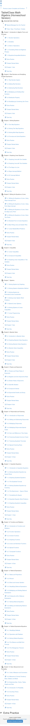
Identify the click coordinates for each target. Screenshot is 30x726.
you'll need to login (22, 719)
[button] (1, 1)
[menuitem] (1, 4)
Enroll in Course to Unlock (15, 721)
